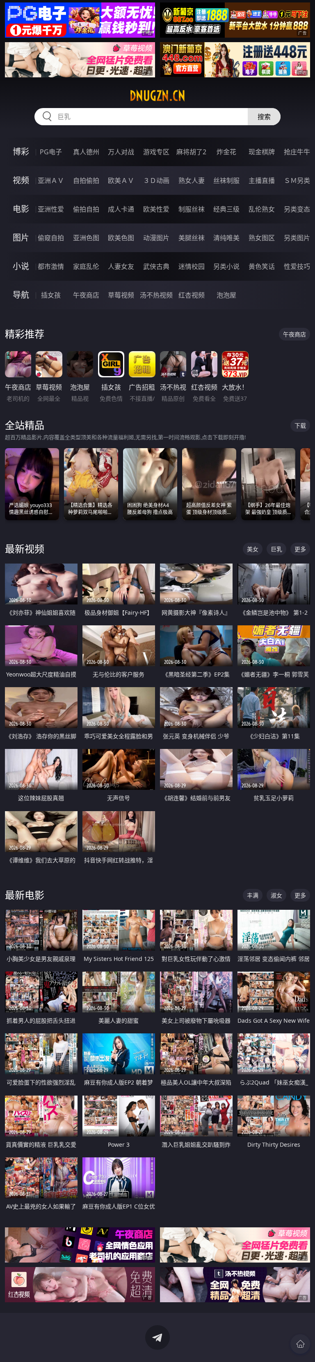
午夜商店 (86, 295)
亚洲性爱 (51, 209)
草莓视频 (121, 295)
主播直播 (262, 180)
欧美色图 (121, 237)
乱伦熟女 (262, 209)
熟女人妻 (191, 180)
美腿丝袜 (191, 237)
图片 (21, 237)
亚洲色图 (86, 237)
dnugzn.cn (157, 96)
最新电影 (24, 895)
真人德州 (86, 151)
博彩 (21, 151)
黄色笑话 (262, 266)
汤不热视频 (156, 295)
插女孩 (51, 295)
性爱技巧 (297, 266)
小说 (21, 266)
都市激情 (51, 266)
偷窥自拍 (51, 237)
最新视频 (24, 548)
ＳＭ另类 (297, 180)
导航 (21, 294)
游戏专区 (156, 151)
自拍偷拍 (86, 180)
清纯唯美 (226, 237)
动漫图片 (156, 237)
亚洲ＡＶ (51, 180)
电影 (21, 208)
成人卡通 (121, 209)
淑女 (276, 895)
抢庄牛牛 (297, 151)
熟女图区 (262, 237)
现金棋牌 (262, 151)
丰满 (252, 895)
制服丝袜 (191, 209)
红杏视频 (191, 295)
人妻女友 (121, 266)
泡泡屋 (226, 295)
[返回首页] (300, 1344)
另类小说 (226, 266)
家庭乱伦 (86, 266)
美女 (252, 549)
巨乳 (276, 549)
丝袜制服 (226, 180)
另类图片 (297, 237)
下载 (300, 425)
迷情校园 (191, 266)
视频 (21, 180)
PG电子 (51, 151)
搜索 (264, 116)
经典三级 (226, 209)
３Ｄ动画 (156, 180)
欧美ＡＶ (121, 180)
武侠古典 (156, 266)
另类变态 (297, 209)
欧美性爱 (156, 209)
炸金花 (226, 151)
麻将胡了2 (191, 151)
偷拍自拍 (86, 209)
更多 (300, 549)
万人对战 (121, 151)
